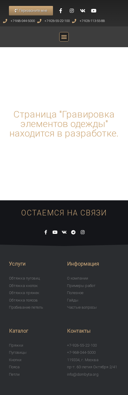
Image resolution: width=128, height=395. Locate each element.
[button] (31, 10)
